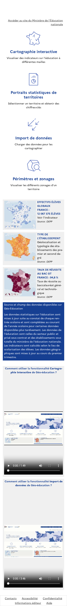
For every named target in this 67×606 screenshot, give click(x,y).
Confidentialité (52, 598)
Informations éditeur (28, 603)
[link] (33, 47)
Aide (49, 603)
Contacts (11, 598)
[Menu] (64, 4)
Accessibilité (30, 598)
